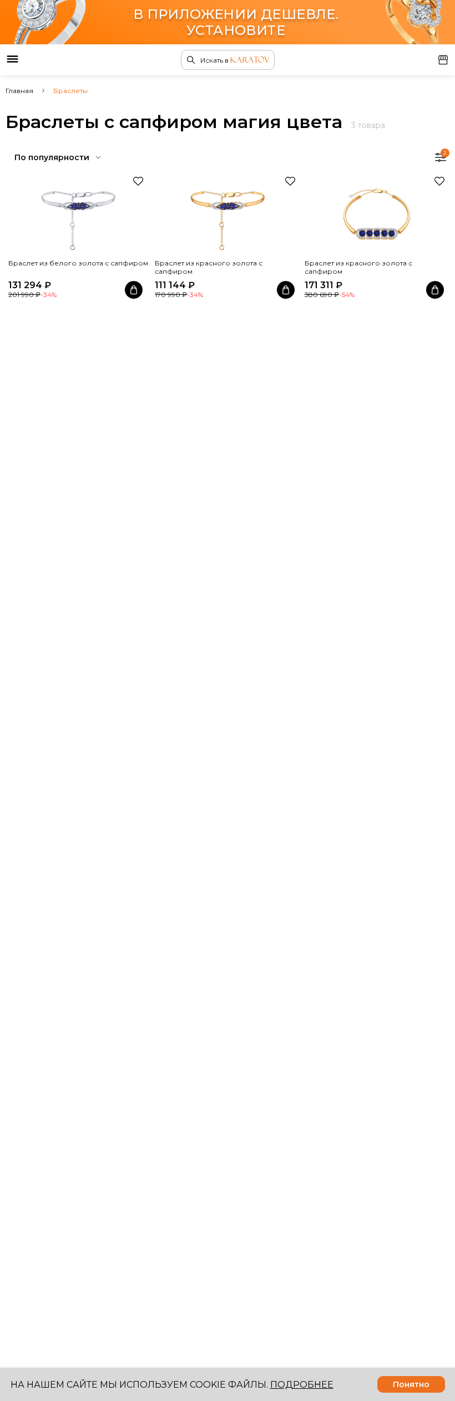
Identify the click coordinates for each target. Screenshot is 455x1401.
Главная (19, 90)
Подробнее (301, 1384)
